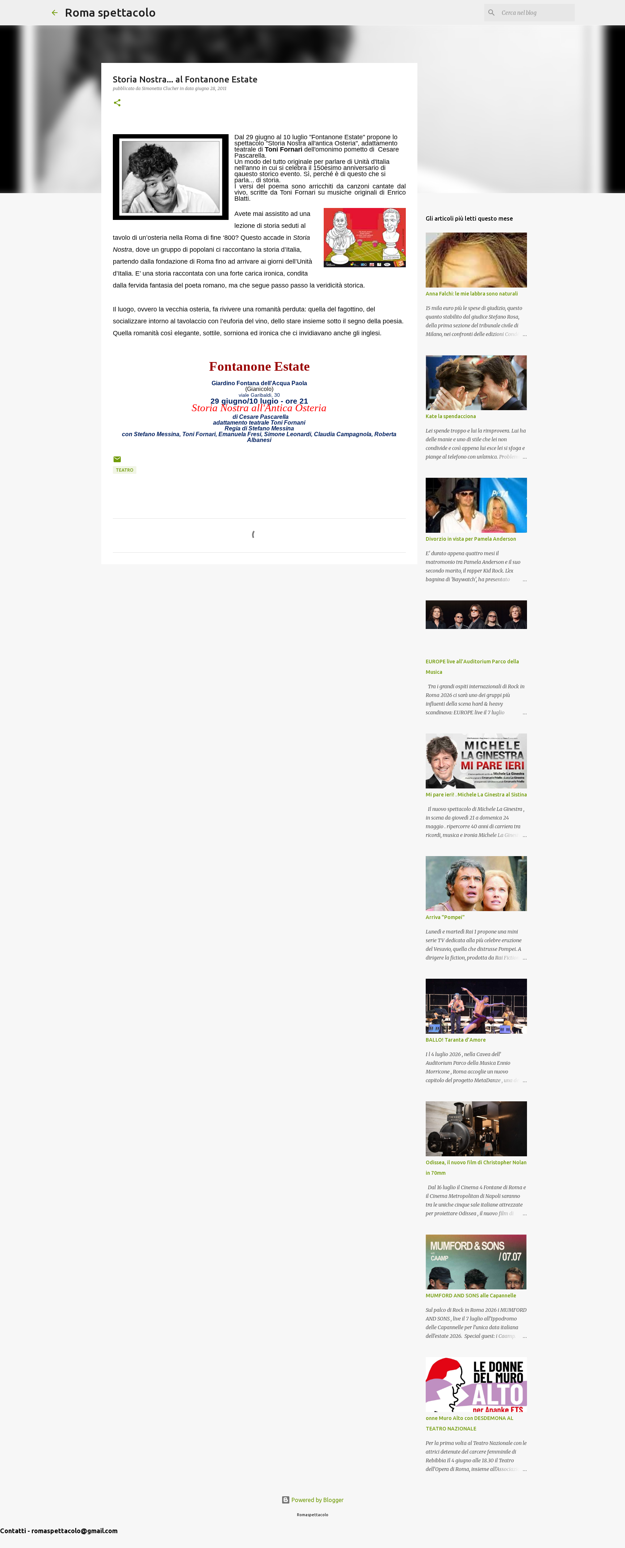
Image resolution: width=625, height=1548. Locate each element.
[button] (117, 103)
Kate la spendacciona (451, 416)
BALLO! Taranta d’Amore (456, 1040)
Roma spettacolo (110, 12)
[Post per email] (117, 462)
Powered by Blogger (317, 1500)
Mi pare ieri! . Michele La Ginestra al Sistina (476, 795)
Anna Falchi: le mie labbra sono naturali (472, 294)
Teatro (124, 470)
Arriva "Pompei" (445, 917)
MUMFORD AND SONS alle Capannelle (471, 1295)
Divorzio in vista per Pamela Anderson (471, 539)
